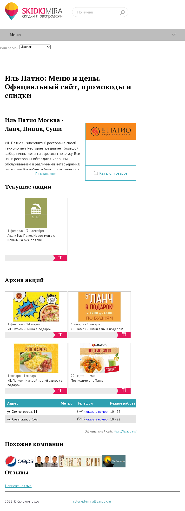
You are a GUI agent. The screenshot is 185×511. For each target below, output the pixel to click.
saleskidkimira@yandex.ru (92, 501)
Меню (15, 34)
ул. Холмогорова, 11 (22, 411)
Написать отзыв (18, 485)
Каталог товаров (113, 173)
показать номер (96, 411)
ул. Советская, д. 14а (22, 419)
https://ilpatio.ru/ (124, 431)
